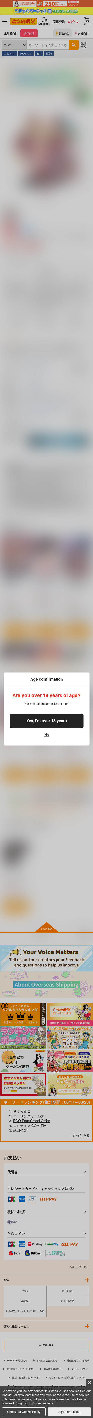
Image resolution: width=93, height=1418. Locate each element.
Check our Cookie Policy (23, 1411)
